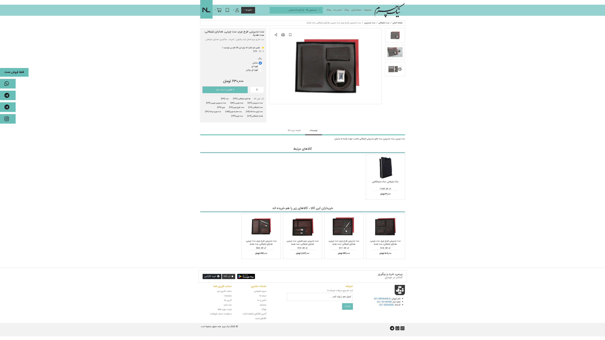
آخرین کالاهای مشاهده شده (254, 314)
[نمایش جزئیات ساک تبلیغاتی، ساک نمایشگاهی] (385, 168)
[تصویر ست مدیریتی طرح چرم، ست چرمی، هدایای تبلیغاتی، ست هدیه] (325, 66)
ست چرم (237, 116)
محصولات (367, 10)
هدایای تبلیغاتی (241, 98)
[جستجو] (319, 10)
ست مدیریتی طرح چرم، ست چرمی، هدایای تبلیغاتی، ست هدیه (385, 242)
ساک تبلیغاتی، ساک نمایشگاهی (385, 182)
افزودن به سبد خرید (224, 89)
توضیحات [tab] (313, 130)
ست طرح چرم (236, 107)
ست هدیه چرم (233, 111)
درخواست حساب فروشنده (221, 314)
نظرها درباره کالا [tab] (294, 130)
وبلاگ (346, 10)
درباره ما (262, 296)
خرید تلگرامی (210, 276)
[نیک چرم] (390, 10)
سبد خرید (228, 305)
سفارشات (228, 296)
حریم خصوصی (260, 291)
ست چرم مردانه (213, 111)
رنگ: (260, 58)
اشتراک (347, 306)
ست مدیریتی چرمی (216, 103)
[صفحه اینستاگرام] (8, 119)
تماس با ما (337, 10)
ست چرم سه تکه (254, 111)
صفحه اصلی (356, 10)
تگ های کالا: (258, 99)
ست (225, 98)
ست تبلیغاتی (255, 107)
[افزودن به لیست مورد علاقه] (290, 35)
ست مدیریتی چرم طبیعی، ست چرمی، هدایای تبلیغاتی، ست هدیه (302, 242)
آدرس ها (228, 300)
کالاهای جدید (260, 318)
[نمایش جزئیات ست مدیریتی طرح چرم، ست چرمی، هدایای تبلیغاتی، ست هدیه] (385, 227)
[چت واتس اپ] (8, 83)
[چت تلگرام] (8, 95)
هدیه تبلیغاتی (255, 116)
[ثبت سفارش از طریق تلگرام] (8, 107)
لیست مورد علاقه (225, 309)
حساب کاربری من (224, 291)
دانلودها (249, 10)
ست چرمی (236, 103)
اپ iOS (227, 276)
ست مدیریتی (255, 103)
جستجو (263, 305)
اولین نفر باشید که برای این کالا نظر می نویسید (241, 47)
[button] (236, 10)
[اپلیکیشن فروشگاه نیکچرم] (246, 276)
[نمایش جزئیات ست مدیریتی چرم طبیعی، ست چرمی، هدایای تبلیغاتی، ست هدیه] (302, 227)
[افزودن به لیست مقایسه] (283, 35)
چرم (221, 107)
